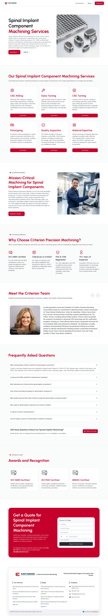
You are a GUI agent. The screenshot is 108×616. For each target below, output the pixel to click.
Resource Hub (76, 597)
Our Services (79, 3)
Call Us (25, 52)
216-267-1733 (75, 591)
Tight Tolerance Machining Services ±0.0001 (25, 601)
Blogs (89, 3)
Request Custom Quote (76, 544)
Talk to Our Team (91, 431)
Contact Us (99, 3)
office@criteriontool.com (20, 551)
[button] (16, 604)
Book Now (13, 52)
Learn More (23, 115)
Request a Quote (15, 214)
